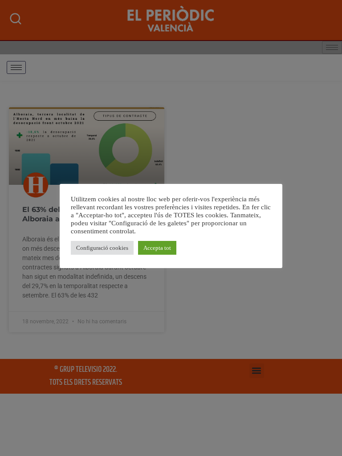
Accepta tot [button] (157, 247)
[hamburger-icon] (16, 67)
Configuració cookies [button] (102, 247)
